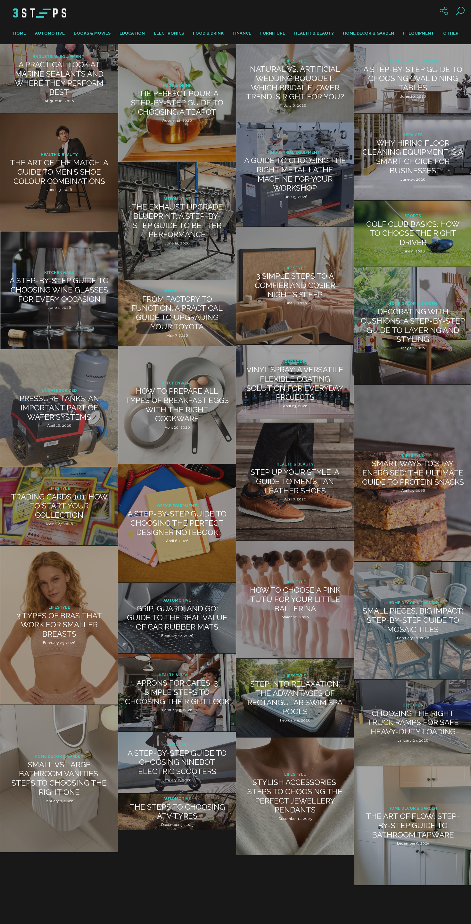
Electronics (169, 33)
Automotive (50, 33)
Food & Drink (208, 33)
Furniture (272, 33)
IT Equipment (418, 33)
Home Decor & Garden (368, 33)
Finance (242, 33)
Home (19, 33)
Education (132, 33)
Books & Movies (92, 33)
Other (451, 33)
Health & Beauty (314, 33)
